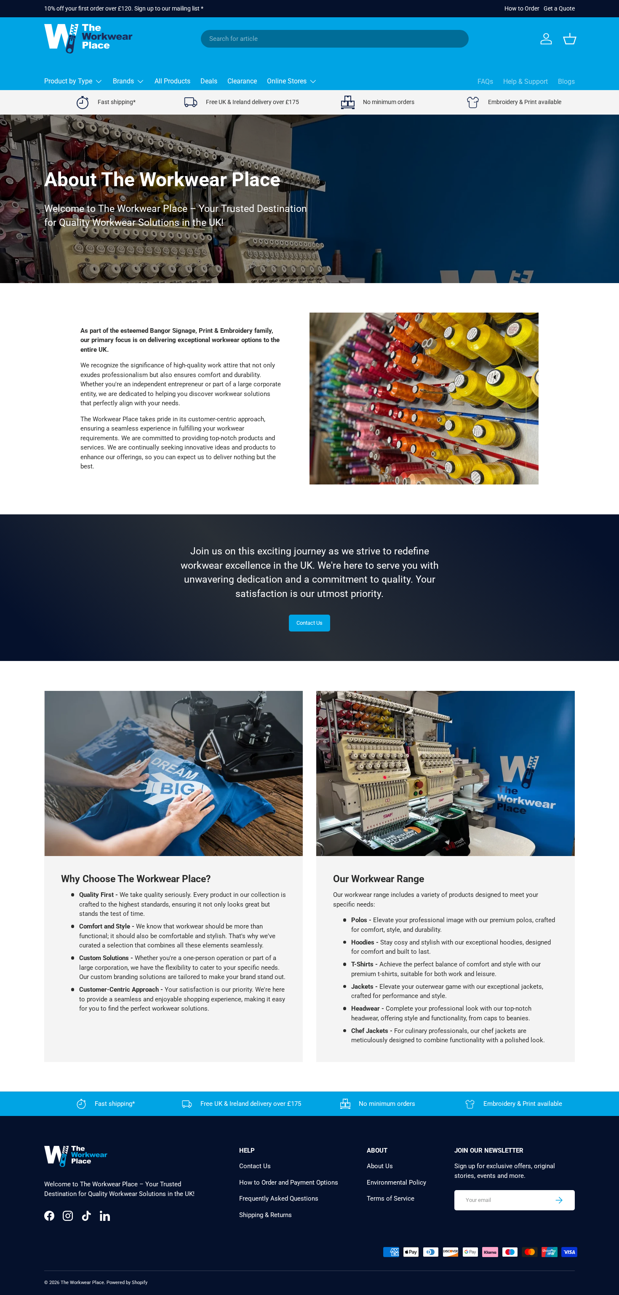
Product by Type (68, 81)
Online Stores (287, 81)
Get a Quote (559, 8)
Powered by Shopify (127, 1282)
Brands (123, 81)
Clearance (242, 81)
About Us (380, 1166)
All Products (172, 81)
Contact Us (309, 623)
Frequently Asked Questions (278, 1198)
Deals (208, 81)
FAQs (485, 82)
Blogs (566, 82)
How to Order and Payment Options (288, 1182)
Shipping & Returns (265, 1215)
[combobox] (335, 39)
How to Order (521, 8)
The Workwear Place (82, 1282)
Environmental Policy (396, 1182)
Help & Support (525, 82)
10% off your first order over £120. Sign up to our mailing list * (123, 8)
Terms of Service (390, 1198)
